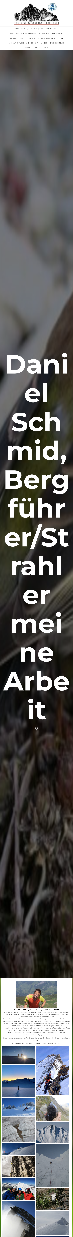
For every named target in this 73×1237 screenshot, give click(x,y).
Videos (44, 43)
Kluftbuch (44, 33)
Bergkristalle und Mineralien (23, 33)
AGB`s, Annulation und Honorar (23, 43)
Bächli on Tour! (57, 43)
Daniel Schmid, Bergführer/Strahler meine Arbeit (36, 29)
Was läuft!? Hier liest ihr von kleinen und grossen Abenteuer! (37, 38)
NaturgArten (57, 33)
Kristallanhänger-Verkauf (36, 48)
